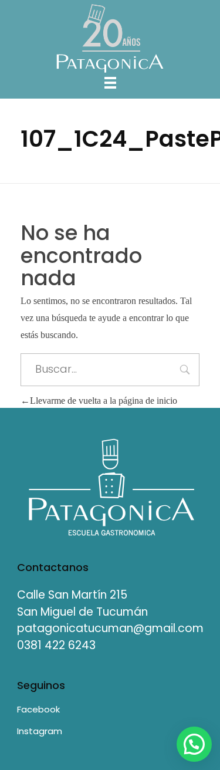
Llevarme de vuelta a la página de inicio (103, 401)
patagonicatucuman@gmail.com (110, 628)
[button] (194, 744)
